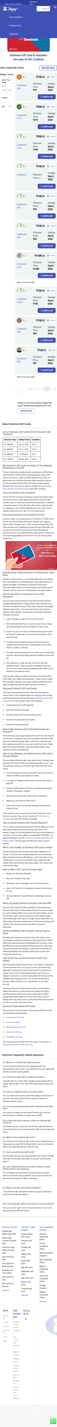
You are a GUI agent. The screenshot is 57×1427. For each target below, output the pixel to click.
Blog (5, 1340)
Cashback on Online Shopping (16, 1327)
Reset (10, 74)
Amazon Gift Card (26, 1242)
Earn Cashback (15, 17)
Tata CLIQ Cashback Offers (43, 1278)
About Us (5, 1317)
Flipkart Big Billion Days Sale (9, 1232)
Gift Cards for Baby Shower (8, 1265)
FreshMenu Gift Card (14, 1037)
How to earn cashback (13, 4)
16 (30, 389)
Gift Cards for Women (8, 1285)
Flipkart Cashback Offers (43, 1295)
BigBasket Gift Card (27, 1272)
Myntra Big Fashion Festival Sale (9, 1240)
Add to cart (48, 96)
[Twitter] (26, 1318)
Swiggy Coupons (43, 1286)
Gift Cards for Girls (8, 1278)
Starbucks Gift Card (14, 1032)
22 (55, 389)
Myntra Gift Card (26, 1283)
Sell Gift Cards (16, 1353)
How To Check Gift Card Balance (16, 1393)
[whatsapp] (53, 1421)
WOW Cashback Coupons (46, 1254)
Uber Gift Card (27, 1278)
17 (34, 389)
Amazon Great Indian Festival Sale (8, 1250)
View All (5, 1290)
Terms (5, 1322)
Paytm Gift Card (25, 1262)
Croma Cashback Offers (43, 1246)
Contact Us (6, 1331)
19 (42, 389)
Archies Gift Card (26, 1248)
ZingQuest (13, 34)
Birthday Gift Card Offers (7, 1271)
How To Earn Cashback (16, 1379)
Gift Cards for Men (8, 1258)
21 (51, 389)
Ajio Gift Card (26, 1267)
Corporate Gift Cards (16, 1368)
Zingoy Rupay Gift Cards (27, 1235)
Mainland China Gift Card (16, 1027)
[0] (55, 9)
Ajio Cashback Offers (45, 1261)
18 (38, 389)
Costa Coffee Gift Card (15, 1017)
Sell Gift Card (48, 67)
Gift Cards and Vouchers (16, 1342)
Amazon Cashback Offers (43, 1237)
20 (46, 389)
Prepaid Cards (15, 25)
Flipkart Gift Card (26, 1255)
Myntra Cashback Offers (43, 1269)
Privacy (6, 1326)
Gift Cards (13, 8)
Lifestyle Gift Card (26, 1290)
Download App (33, 2)
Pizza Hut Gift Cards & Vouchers (15, 489)
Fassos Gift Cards (13, 1022)
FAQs (5, 1336)
